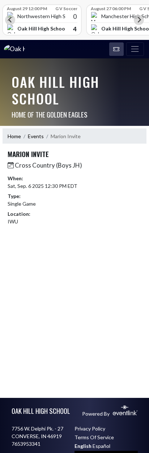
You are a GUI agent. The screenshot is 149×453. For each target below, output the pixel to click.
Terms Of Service (94, 437)
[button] (116, 49)
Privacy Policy (89, 428)
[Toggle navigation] (135, 49)
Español (101, 446)
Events (36, 136)
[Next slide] (139, 20)
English (82, 446)
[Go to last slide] (10, 20)
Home (14, 136)
